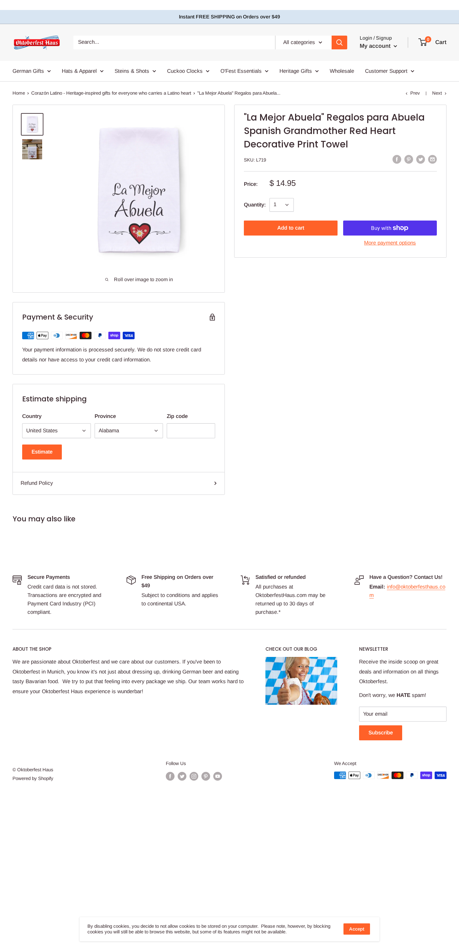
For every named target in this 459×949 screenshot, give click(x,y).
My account (376, 46)
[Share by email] (432, 159)
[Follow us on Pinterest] (205, 776)
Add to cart (290, 228)
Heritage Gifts (295, 71)
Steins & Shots (132, 71)
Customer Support (386, 71)
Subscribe (380, 733)
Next (437, 93)
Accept (356, 929)
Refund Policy (37, 483)
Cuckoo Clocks (185, 71)
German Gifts (28, 71)
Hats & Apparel (79, 71)
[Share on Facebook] (396, 159)
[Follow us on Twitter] (182, 776)
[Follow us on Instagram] (194, 776)
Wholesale (342, 71)
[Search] (339, 42)
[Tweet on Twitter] (420, 159)
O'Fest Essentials (241, 71)
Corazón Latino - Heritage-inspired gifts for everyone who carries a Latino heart (111, 93)
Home (18, 93)
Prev (415, 93)
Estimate (42, 452)
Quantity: (255, 205)
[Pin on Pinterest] (408, 159)
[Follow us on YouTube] (217, 776)
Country (32, 416)
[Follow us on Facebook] (170, 776)
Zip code (177, 416)
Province (105, 416)
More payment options (390, 243)
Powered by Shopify (32, 778)
